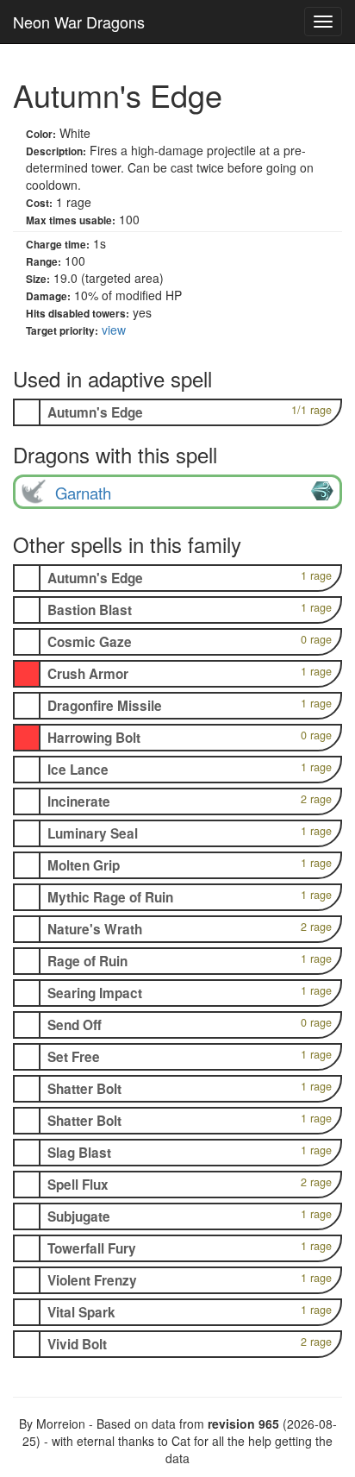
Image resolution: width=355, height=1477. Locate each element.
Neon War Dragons (79, 21)
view (114, 329)
